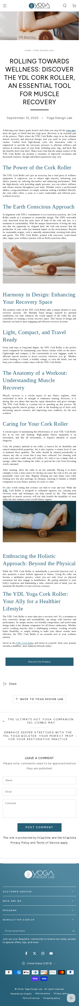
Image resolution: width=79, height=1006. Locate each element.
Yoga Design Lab (43, 50)
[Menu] (5, 6)
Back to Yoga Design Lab (41, 699)
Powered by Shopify (21, 993)
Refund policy (42, 993)
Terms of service (31, 998)
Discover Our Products (39, 661)
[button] (64, 6)
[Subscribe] (74, 931)
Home (28, 50)
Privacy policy (61, 993)
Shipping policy (51, 998)
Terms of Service (48, 842)
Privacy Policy (19, 842)
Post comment (40, 827)
